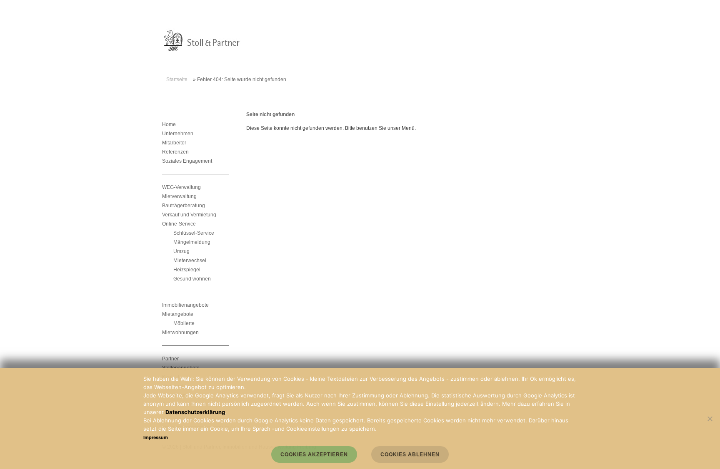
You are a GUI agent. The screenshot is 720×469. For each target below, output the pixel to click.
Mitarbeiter (174, 143)
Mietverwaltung (179, 196)
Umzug (181, 251)
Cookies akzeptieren (314, 454)
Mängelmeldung (191, 242)
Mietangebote (177, 314)
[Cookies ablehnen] (709, 418)
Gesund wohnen (192, 279)
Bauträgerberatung (183, 205)
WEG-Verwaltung (181, 187)
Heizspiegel (186, 270)
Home (169, 124)
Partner (170, 359)
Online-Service (179, 224)
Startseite (177, 79)
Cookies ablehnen (410, 454)
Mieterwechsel (189, 260)
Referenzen (175, 152)
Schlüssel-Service (193, 233)
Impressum (155, 437)
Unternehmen (177, 133)
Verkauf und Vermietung (189, 215)
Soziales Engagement (187, 161)
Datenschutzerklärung (195, 412)
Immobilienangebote (185, 305)
